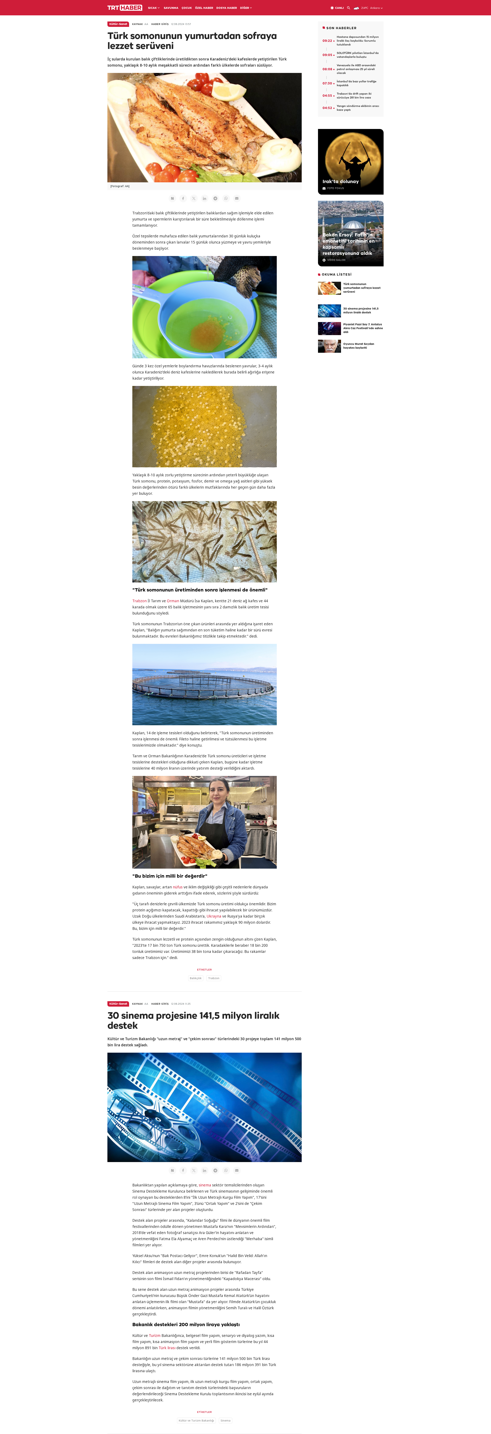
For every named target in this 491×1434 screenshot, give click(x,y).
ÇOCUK (187, 8)
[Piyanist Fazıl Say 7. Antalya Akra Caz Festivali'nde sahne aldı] (329, 328)
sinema (205, 1185)
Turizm (155, 1335)
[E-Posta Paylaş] (237, 198)
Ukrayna (214, 916)
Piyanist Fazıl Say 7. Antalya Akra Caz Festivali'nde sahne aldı (363, 328)
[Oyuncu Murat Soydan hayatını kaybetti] (329, 346)
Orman (173, 600)
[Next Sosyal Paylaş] (172, 198)
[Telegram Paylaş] (215, 198)
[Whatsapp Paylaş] (226, 198)
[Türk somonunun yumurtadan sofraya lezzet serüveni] (329, 288)
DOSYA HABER (226, 8)
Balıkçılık (196, 978)
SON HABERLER (341, 28)
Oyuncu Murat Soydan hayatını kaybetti (358, 346)
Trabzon (139, 600)
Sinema (226, 1420)
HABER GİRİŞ (160, 24)
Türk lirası (167, 1347)
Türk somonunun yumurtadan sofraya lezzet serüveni (362, 288)
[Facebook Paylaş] (183, 198)
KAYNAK (137, 24)
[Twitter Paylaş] (194, 198)
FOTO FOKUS (335, 188)
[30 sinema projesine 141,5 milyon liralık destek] (329, 310)
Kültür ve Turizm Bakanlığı (196, 1420)
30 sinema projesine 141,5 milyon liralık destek (360, 310)
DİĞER (244, 8)
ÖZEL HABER (204, 8)
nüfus (178, 887)
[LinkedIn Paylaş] (204, 198)
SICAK (152, 8)
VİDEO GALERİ (336, 260)
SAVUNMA (171, 8)
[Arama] (350, 8)
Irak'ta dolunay (341, 181)
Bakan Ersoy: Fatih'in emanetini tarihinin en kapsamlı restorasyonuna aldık (349, 244)
